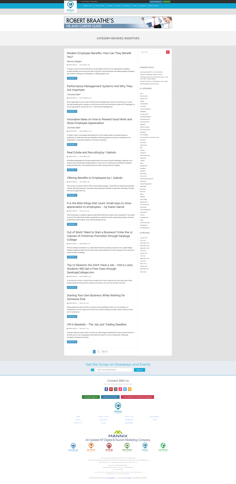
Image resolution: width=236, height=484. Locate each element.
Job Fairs (142, 150)
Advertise (166, 1)
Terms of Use (120, 467)
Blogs (103, 423)
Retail (141, 194)
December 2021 (144, 268)
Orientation (143, 181)
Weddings (126, 6)
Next (103, 351)
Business (143, 6)
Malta (141, 163)
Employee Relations (145, 116)
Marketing (143, 168)
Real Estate (143, 186)
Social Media (143, 199)
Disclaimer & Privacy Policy (109, 467)
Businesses (129, 420)
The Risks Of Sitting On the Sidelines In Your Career (154, 81)
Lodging (110, 6)
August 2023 (143, 253)
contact (128, 478)
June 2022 (143, 261)
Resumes (142, 191)
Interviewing (143, 145)
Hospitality (143, 132)
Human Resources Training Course (149, 137)
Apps (141, 93)
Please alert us (109, 473)
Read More (71, 78)
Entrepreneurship (145, 119)
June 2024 (143, 250)
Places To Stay (103, 416)
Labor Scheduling (145, 155)
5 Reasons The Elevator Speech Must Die (151, 74)
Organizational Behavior (146, 178)
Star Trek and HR (144, 204)
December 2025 (144, 243)
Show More (143, 272)
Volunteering (143, 225)
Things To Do (87, 6)
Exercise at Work (144, 122)
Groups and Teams (145, 129)
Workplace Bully (144, 227)
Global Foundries (144, 127)
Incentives (143, 140)
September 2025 (144, 248)
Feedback (142, 124)
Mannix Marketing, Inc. (142, 460)
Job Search (143, 153)
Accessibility (111, 478)
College (142, 101)
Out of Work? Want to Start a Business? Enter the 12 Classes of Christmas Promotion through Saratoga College (99, 236)
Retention (142, 196)
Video (141, 220)
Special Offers (144, 202)
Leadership (143, 158)
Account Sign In (90, 397)
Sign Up (139, 370)
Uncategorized (144, 217)
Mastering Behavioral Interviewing (149, 84)
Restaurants (154, 416)
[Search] (168, 52)
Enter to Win (153, 6)
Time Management (145, 209)
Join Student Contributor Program (137, 397)
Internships (143, 142)
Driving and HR (144, 114)
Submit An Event (110, 397)
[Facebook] (106, 389)
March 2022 (143, 263)
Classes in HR (143, 98)
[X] (125, 389)
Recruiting (143, 189)
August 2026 (143, 237)
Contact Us (78, 423)
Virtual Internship (145, 222)
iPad (141, 147)
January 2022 (144, 266)
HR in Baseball (144, 134)
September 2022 (144, 258)
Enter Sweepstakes (156, 1)
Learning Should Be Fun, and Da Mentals (151, 72)
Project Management (145, 184)
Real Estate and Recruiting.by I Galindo (91, 152)
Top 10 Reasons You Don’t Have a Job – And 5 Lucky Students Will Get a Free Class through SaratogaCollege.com (100, 268)
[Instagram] (115, 389)
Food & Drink (99, 6)
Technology (143, 207)
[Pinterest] (111, 389)
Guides (134, 6)
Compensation (144, 103)
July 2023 (142, 256)
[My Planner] (129, 389)
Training (142, 215)
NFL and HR (143, 176)
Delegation (143, 111)
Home (78, 416)
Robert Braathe (72, 65)
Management (143, 165)
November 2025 (144, 245)
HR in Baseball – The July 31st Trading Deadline (96, 324)
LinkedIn (142, 160)
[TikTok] (120, 389)
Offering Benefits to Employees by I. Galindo (95, 177)
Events (117, 6)
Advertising (129, 423)
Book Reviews (144, 96)
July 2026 (143, 240)
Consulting (143, 106)
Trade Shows (143, 212)
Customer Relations (145, 109)
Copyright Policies (129, 467)
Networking (143, 173)
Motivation (143, 171)
